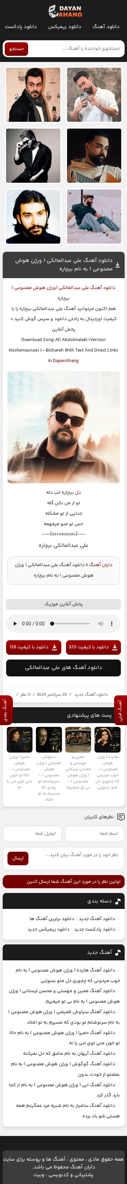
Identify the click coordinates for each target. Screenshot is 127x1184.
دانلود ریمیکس (64, 27)
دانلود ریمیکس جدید (48, 929)
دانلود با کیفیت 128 (29, 647)
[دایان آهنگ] (65, 11)
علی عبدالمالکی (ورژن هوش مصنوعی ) (50, 288)
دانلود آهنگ (106, 27)
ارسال (18, 858)
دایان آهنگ (100, 565)
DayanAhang (66, 361)
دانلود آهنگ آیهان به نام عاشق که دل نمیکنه (69, 1053)
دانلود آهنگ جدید (91, 694)
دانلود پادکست (21, 27)
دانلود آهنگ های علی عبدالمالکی (63, 668)
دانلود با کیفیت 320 (89, 647)
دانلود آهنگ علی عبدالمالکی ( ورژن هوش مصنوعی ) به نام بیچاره (64, 264)
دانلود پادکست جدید (94, 929)
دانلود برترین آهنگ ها (51, 919)
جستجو (16, 49)
